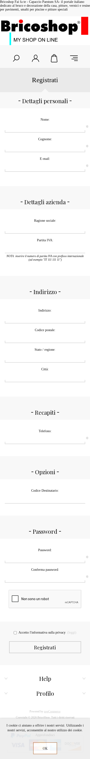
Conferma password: (45, 569)
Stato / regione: (45, 349)
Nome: (45, 119)
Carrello (55, 58)
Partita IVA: (45, 240)
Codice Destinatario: (45, 490)
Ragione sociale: (45, 220)
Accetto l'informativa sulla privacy (42, 632)
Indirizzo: (45, 310)
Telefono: (45, 431)
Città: (45, 369)
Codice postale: (45, 330)
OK (45, 748)
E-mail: (45, 159)
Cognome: (45, 139)
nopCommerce (52, 711)
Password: (45, 550)
